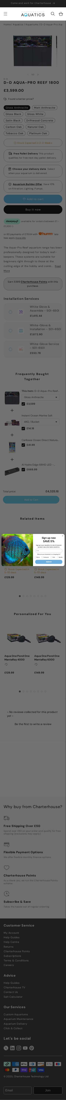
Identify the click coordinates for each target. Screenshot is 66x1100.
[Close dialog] (62, 536)
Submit (49, 562)
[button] (53, 14)
